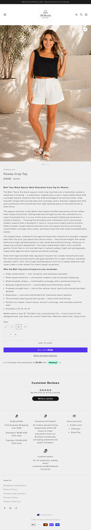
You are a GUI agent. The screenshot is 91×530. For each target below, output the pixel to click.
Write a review (45, 399)
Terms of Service (12, 501)
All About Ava (9, 170)
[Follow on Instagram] (10, 508)
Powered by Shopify (53, 519)
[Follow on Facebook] (5, 508)
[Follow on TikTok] (16, 508)
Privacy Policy (11, 497)
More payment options (45, 355)
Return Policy (11, 489)
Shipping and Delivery (15, 485)
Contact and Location (15, 493)
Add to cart (45, 343)
